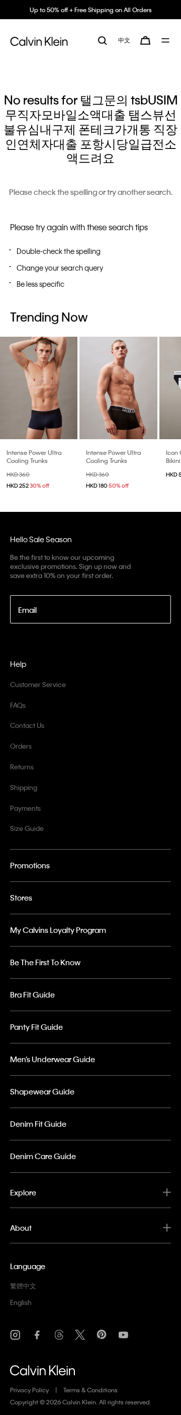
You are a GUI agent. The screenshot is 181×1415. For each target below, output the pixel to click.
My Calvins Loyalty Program (58, 930)
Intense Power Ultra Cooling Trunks (34, 456)
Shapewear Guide (42, 1091)
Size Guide (27, 828)
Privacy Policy (29, 1390)
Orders (21, 746)
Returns (22, 766)
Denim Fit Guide (38, 1124)
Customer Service (38, 684)
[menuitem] (124, 40)
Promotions (30, 865)
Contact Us (27, 725)
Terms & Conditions (90, 1390)
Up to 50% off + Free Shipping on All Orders (91, 10)
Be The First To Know (45, 962)
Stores (21, 898)
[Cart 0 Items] (145, 40)
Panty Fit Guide (36, 1027)
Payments (25, 808)
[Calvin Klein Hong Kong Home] (39, 39)
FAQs (18, 705)
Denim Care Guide (43, 1156)
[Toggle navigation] (166, 40)
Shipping (23, 787)
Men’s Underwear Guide (52, 1059)
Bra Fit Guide (32, 994)
